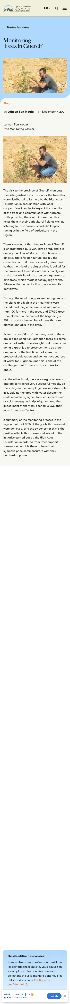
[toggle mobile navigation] (65, 8)
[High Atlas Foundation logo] (17, 8)
